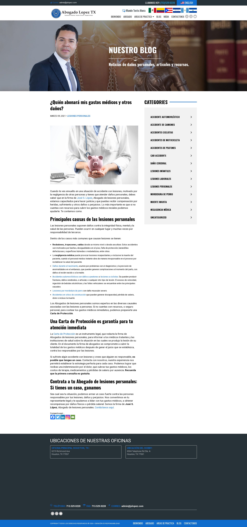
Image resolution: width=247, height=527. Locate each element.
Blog (158, 16)
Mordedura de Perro (162, 194)
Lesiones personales (78, 116)
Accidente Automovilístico (165, 117)
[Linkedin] (62, 417)
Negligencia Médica (161, 209)
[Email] (72, 417)
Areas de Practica (143, 16)
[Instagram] (67, 417)
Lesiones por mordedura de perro (67, 291)
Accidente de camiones (163, 124)
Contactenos (177, 16)
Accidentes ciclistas (162, 132)
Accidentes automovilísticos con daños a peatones (75, 276)
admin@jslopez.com (68, 2)
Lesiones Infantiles (160, 171)
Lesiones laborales (161, 178)
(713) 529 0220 (167, 2)
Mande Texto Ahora (135, 10)
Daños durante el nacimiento (65, 266)
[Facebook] (52, 417)
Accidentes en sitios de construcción (69, 295)
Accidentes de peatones (163, 148)
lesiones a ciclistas (109, 276)
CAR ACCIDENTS (158, 155)
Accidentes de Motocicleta (165, 140)
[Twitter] (57, 417)
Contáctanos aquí (104, 407)
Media (166, 16)
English (189, 3)
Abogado (127, 16)
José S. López (84, 197)
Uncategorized (158, 217)
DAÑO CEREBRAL (158, 163)
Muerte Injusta (159, 202)
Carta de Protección (64, 333)
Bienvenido (116, 16)
